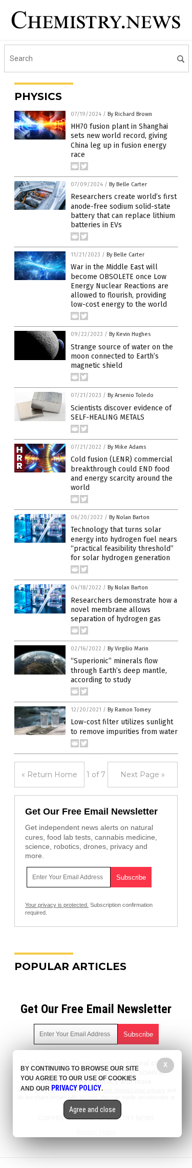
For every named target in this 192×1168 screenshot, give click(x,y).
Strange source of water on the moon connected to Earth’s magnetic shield (122, 356)
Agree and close (92, 1109)
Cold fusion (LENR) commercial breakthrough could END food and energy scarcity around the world (122, 473)
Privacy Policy (76, 1088)
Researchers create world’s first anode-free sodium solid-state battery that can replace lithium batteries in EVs (124, 210)
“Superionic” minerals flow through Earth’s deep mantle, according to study (119, 670)
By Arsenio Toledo (131, 395)
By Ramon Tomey (129, 709)
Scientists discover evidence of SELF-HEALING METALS (121, 413)
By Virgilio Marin (128, 648)
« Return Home (49, 774)
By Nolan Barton (129, 517)
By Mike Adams (127, 447)
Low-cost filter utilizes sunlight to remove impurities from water (124, 727)
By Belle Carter (128, 184)
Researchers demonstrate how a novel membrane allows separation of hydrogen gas (124, 609)
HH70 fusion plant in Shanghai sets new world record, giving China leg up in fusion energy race (119, 140)
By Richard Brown (130, 114)
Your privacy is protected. (57, 905)
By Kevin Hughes (130, 334)
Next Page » (142, 774)
